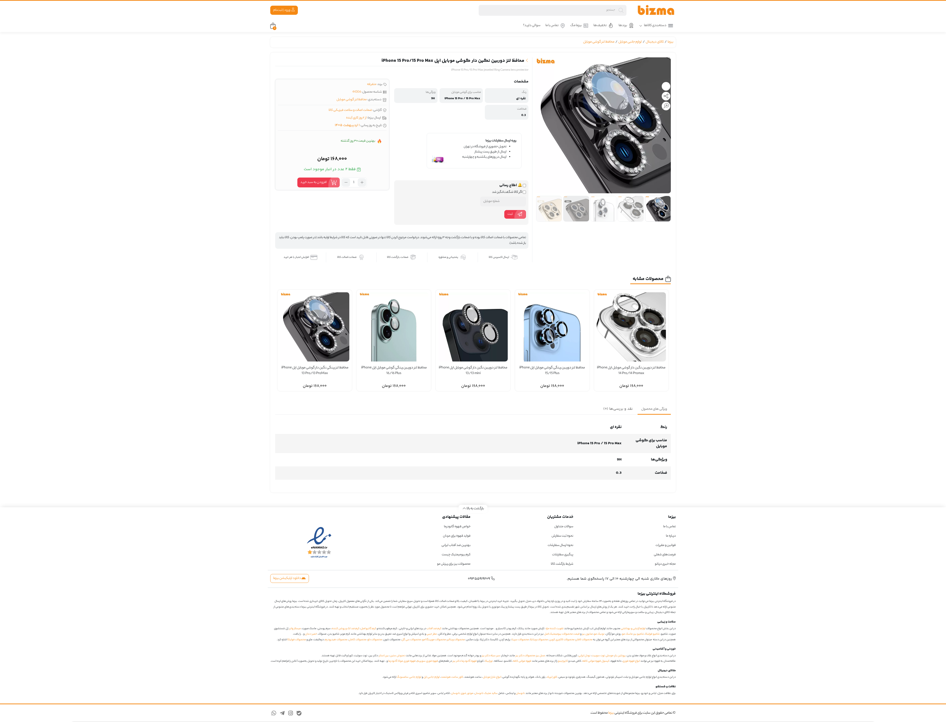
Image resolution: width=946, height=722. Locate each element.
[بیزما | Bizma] (656, 10)
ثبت (510, 214)
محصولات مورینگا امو (434, 640)
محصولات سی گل (411, 640)
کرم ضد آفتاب (434, 628)
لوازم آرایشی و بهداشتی (633, 628)
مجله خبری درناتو (665, 564)
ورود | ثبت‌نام (282, 10)
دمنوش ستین (397, 656)
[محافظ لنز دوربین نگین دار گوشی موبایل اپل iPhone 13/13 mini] (472, 326)
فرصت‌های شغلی (665, 554)
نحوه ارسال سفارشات (560, 545)
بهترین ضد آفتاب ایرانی (456, 545)
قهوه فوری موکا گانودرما (402, 661)
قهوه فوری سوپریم (427, 661)
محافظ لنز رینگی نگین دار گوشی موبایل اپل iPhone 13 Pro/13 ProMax (314, 370)
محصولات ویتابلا (539, 640)
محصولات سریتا (520, 640)
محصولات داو (375, 640)
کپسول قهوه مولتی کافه (595, 661)
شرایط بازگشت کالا (562, 564)
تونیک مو (599, 634)
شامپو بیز (639, 634)
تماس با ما (551, 25)
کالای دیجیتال (655, 42)
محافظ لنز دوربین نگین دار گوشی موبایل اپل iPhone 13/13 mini (473, 370)
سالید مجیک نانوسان (486, 693)
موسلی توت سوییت (602, 656)
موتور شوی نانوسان (462, 693)
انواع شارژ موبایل (492, 677)
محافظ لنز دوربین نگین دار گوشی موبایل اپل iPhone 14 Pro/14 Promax (631, 370)
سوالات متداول (563, 526)
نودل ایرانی (584, 656)
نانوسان (520, 693)
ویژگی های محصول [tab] (654, 409)
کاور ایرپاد (552, 677)
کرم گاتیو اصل (368, 628)
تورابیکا (489, 661)
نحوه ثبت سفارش (562, 536)
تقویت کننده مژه (555, 628)
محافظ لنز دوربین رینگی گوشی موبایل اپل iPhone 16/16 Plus (394, 370)
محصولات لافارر (584, 640)
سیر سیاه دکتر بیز (491, 656)
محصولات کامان (357, 640)
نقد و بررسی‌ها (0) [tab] (618, 409)
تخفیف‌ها (600, 25)
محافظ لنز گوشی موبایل (598, 42)
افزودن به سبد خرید (313, 182)
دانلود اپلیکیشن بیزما (287, 578)
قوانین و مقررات (666, 545)
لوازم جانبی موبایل (630, 42)
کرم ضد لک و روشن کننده (345, 628)
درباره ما (671, 536)
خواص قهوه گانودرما (457, 526)
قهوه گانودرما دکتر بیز (465, 661)
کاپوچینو (563, 661)
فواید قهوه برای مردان (457, 536)
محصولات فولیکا (296, 640)
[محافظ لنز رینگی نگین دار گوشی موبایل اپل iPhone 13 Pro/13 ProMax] (314, 326)
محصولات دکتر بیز (525, 656)
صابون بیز (587, 634)
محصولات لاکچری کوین (561, 640)
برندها (623, 25)
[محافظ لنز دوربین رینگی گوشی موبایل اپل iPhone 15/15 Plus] (552, 326)
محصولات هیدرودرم (336, 640)
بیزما (670, 42)
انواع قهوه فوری (631, 661)
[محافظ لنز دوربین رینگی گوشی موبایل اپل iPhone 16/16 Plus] (393, 326)
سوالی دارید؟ (532, 25)
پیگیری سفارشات (562, 554)
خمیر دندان (311, 634)
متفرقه (371, 84)
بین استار (384, 656)
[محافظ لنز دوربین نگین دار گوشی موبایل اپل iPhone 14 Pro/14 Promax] (631, 326)
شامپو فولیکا (652, 634)
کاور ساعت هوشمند (452, 677)
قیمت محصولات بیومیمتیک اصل (562, 634)
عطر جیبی (431, 634)
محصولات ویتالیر (456, 640)
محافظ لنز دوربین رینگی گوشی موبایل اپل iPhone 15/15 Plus (552, 370)
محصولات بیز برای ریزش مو (454, 564)
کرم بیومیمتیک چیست (456, 554)
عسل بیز (540, 656)
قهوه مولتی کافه (522, 661)
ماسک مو (627, 634)
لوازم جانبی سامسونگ (409, 677)
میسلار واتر (295, 628)
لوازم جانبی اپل (431, 677)
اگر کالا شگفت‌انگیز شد (507, 192)
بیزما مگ (576, 25)
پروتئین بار (620, 656)
